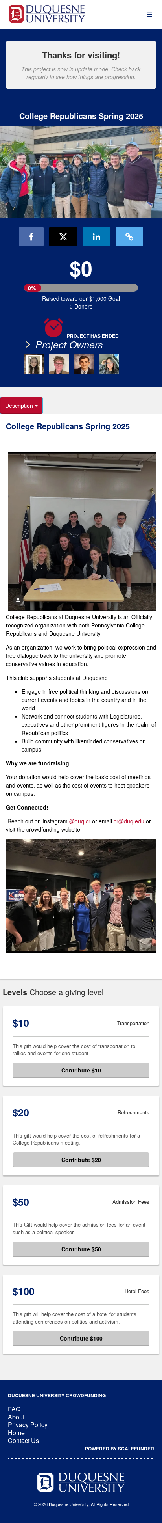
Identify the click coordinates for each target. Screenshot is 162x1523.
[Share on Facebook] (31, 236)
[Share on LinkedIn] (96, 236)
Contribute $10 (81, 1070)
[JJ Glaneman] (59, 364)
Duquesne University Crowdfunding (57, 1395)
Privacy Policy (28, 1424)
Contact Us (23, 1440)
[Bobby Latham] (84, 364)
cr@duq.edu (129, 821)
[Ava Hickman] (34, 364)
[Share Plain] (129, 236)
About (16, 1416)
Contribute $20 (81, 1160)
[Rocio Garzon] (109, 364)
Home (16, 1432)
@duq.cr (80, 821)
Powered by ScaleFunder (119, 1448)
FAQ (14, 1408)
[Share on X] (63, 236)
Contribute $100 (81, 1338)
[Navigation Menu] (149, 14)
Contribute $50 (81, 1249)
